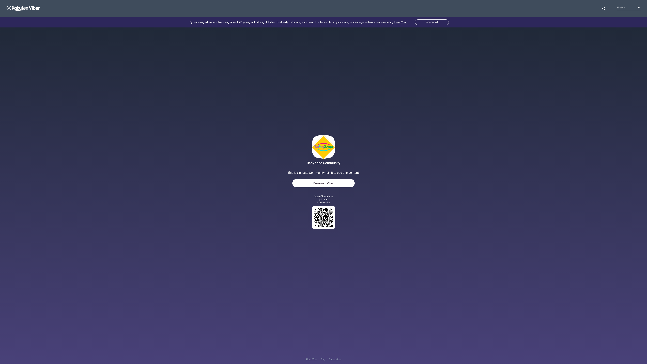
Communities (335, 359)
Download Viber (323, 183)
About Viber (311, 359)
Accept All (432, 22)
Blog (323, 359)
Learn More (400, 22)
